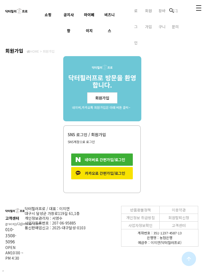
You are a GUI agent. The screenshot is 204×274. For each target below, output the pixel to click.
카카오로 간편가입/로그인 (105, 173)
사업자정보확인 (140, 225)
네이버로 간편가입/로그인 (105, 159)
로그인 (136, 26)
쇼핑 (48, 14)
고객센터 (179, 225)
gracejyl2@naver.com (22, 223)
